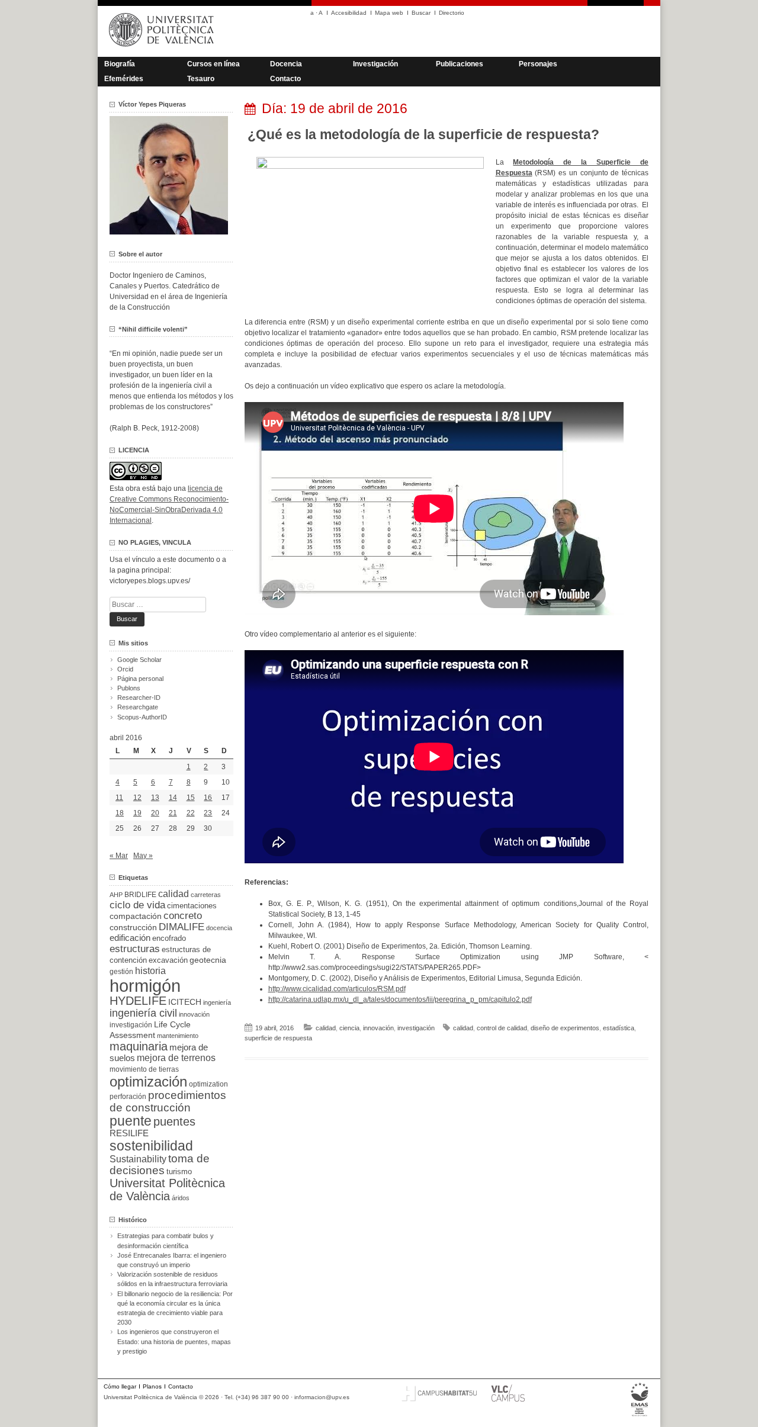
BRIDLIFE (140, 894)
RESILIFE (129, 1133)
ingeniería (217, 1002)
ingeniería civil (143, 1013)
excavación (168, 960)
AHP (116, 894)
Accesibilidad (349, 12)
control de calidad (502, 1027)
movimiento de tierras (144, 1069)
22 (191, 813)
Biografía (119, 64)
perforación (128, 1096)
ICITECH (184, 1002)
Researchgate (137, 707)
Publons (128, 688)
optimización (148, 1081)
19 (137, 813)
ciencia (349, 1027)
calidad (326, 1027)
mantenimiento (177, 1035)
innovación (378, 1027)
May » (143, 855)
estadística (618, 1027)
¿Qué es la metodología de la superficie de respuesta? (423, 134)
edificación (130, 938)
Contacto (285, 79)
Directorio (451, 12)
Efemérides (123, 79)
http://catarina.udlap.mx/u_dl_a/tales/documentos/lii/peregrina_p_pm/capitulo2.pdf (400, 999)
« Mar (119, 855)
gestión (121, 971)
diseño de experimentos (565, 1027)
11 (119, 797)
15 (191, 797)
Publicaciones (459, 64)
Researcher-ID (138, 697)
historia (150, 970)
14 (173, 797)
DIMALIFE (181, 927)
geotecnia (208, 960)
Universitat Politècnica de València (167, 1190)
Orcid (125, 669)
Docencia (286, 64)
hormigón (145, 985)
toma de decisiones (160, 1164)
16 (208, 797)
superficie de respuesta (278, 1038)
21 (173, 813)
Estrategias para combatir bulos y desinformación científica (165, 1240)
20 (155, 813)
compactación (136, 916)
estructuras (135, 948)
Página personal (140, 678)
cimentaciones (192, 905)
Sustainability (138, 1159)
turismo (179, 1172)
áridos (181, 1197)
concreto (182, 915)
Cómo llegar (120, 1386)
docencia (219, 927)
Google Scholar (139, 659)
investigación (416, 1027)
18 (119, 813)
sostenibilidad (151, 1145)
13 (155, 797)
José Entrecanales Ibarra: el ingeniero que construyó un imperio (171, 1260)
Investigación (375, 64)
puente (131, 1121)
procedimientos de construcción (168, 1101)
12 (137, 797)
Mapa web (389, 12)
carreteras (206, 894)
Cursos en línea (213, 64)
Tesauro (200, 79)
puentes (174, 1121)
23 (208, 813)
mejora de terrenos (176, 1058)
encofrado (169, 938)
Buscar (421, 12)
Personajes (538, 64)
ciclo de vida (137, 905)
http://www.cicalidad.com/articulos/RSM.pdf (337, 989)
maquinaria (139, 1046)
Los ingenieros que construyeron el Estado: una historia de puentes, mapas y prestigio (174, 1341)
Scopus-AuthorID (142, 717)
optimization (208, 1084)
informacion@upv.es (321, 1397)
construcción (133, 927)
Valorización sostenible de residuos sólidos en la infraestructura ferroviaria (172, 1279)
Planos (152, 1386)
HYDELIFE (138, 1000)
